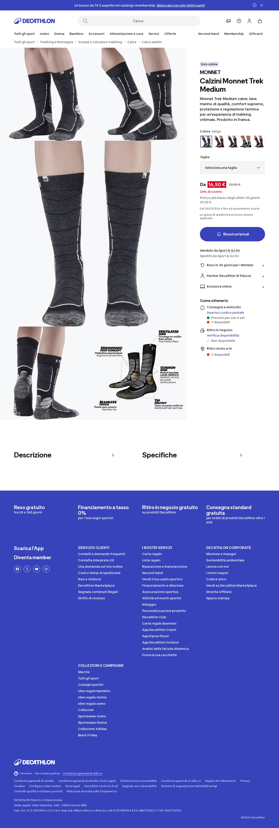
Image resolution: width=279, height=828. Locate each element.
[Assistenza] (239, 21)
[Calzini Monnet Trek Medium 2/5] (46, 94)
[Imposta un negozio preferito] (228, 21)
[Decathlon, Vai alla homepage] (34, 21)
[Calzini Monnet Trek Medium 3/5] (93, 234)
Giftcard (255, 34)
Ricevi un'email (236, 234)
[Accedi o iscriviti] (249, 21)
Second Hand (208, 34)
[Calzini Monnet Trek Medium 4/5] (46, 373)
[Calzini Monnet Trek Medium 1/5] (139, 94)
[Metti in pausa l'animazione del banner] (254, 5)
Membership (234, 34)
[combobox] (232, 167)
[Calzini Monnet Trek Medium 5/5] (139, 373)
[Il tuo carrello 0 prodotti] (260, 21)
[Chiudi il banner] (261, 5)
